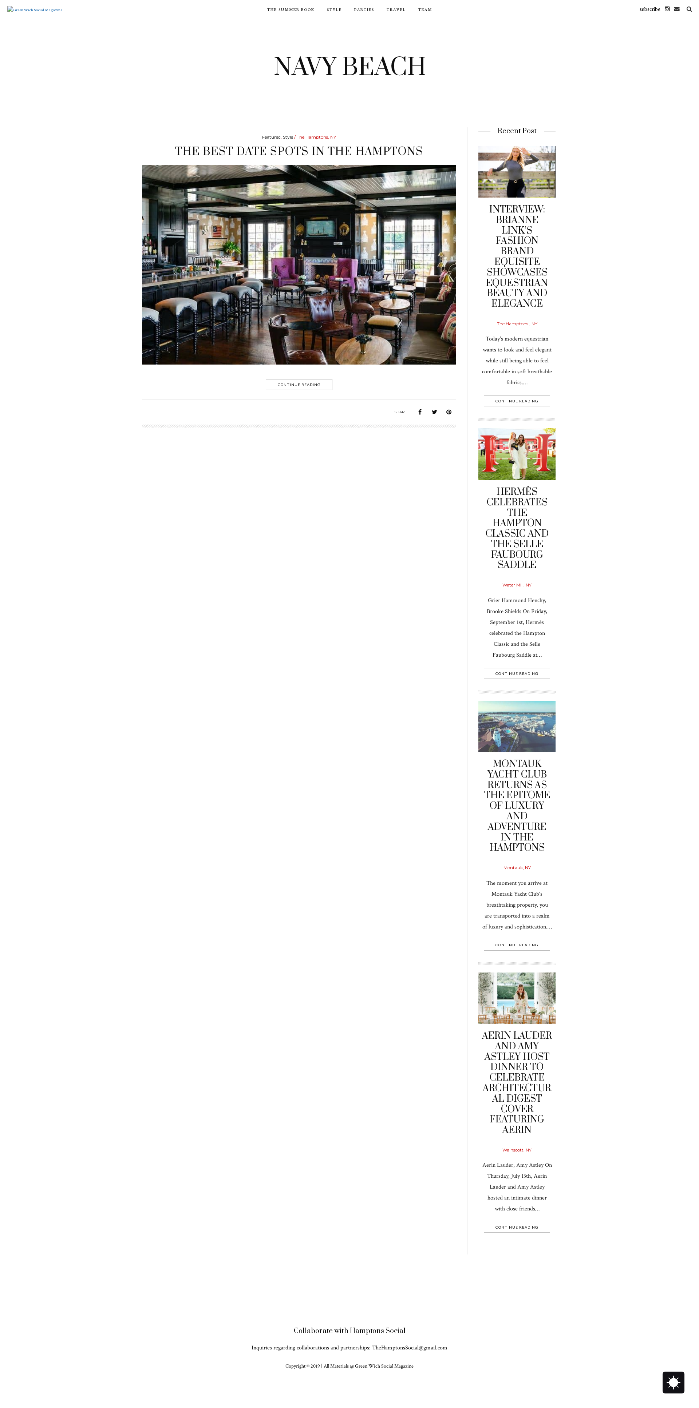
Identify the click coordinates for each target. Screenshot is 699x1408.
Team (425, 9)
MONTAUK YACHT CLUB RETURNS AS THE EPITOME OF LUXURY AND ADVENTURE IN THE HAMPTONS (517, 806)
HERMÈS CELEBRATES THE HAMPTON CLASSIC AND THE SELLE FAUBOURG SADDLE (517, 529)
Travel (396, 9)
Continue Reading (299, 384)
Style (334, 9)
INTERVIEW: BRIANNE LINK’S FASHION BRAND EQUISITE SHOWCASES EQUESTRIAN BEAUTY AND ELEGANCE (517, 257)
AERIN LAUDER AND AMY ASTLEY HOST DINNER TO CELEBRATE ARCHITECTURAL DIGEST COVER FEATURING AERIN (517, 1083)
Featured (271, 137)
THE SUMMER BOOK (291, 9)
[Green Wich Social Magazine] (34, 9)
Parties (364, 9)
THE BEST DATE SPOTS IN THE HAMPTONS (299, 152)
